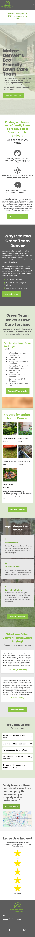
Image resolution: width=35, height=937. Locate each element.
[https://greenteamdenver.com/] (7, 5)
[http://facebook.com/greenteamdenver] (10, 929)
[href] (17, 819)
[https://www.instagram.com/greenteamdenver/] (25, 929)
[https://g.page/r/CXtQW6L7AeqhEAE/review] (17, 888)
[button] (33, 5)
